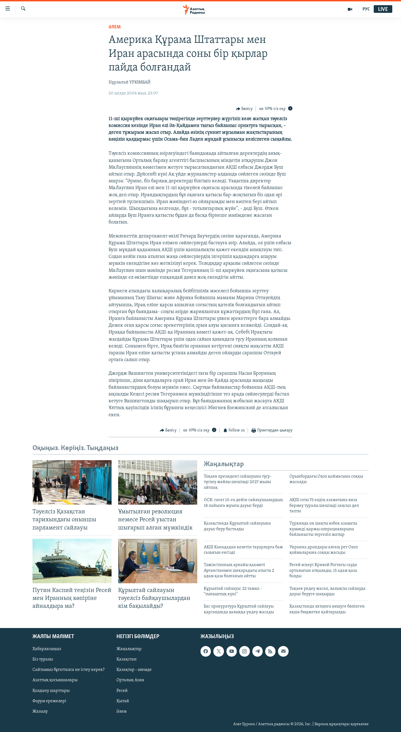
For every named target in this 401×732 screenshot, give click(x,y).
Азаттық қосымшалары (54, 680)
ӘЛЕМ (115, 27)
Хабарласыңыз (46, 649)
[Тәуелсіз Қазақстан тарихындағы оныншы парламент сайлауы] (72, 482)
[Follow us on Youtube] (231, 651)
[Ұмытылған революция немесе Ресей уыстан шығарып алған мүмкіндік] (157, 482)
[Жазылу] (283, 651)
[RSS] (270, 651)
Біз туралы (42, 659)
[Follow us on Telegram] (257, 651)
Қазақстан (126, 659)
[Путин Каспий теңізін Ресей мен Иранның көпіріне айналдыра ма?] (72, 561)
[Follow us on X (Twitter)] (218, 651)
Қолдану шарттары (51, 691)
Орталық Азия (130, 680)
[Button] (244, 108)
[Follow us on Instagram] (244, 651)
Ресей (122, 691)
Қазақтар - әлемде (134, 670)
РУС (366, 9)
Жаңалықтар (129, 649)
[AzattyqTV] (350, 9)
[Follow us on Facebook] (205, 651)
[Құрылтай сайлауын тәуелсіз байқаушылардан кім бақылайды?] (157, 561)
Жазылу (40, 711)
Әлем (121, 711)
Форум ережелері (49, 701)
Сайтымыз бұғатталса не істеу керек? (68, 670)
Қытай (122, 701)
